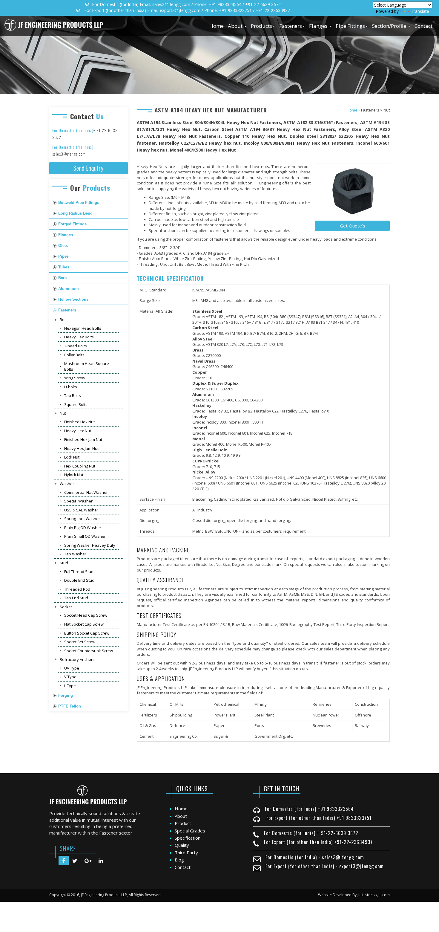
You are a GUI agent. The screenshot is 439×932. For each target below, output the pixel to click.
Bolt (63, 319)
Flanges (65, 235)
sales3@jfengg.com (171, 4)
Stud (64, 563)
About (181, 816)
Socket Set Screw (79, 641)
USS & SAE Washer (81, 510)
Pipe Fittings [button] (350, 25)
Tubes (63, 267)
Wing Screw (74, 378)
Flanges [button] (319, 25)
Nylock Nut (73, 474)
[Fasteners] (352, 191)
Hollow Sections (73, 299)
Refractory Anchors (77, 659)
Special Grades (190, 831)
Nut (63, 413)
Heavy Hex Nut (77, 430)
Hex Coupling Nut (79, 466)
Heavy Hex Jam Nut (81, 448)
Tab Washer (75, 554)
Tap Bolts (72, 395)
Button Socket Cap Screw (86, 633)
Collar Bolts (74, 354)
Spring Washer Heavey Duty (89, 545)
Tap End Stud (76, 598)
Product (183, 823)
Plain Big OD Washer (82, 527)
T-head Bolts (75, 346)
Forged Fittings (72, 224)
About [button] (236, 25)
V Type (70, 676)
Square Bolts (76, 404)
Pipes (63, 256)
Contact (423, 25)
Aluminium (68, 288)
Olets (63, 245)
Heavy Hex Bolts (79, 337)
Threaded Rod (77, 589)
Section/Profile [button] (389, 25)
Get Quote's (352, 226)
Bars (62, 278)
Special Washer (78, 501)
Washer (67, 483)
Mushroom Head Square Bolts (86, 366)
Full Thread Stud (78, 571)
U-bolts (70, 386)
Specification (187, 838)
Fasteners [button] (290, 25)
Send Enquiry (88, 168)
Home (216, 25)
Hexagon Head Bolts (82, 328)
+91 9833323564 (225, 4)
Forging (65, 695)
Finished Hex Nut (79, 421)
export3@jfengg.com (180, 10)
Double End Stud (79, 580)
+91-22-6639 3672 (263, 4)
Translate (420, 11)
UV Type (71, 668)
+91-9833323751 (235, 10)
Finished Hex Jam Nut (83, 439)
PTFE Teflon (69, 706)
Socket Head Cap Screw (85, 615)
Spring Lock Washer (82, 518)
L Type (70, 685)
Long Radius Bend (75, 213)
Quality (182, 845)
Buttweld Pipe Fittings (78, 202)
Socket (66, 606)
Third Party (186, 852)
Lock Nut (71, 457)
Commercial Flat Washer (86, 492)
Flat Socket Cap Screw (84, 624)
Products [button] (261, 25)
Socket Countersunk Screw (88, 650)
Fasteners (67, 310)
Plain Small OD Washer (85, 536)
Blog (179, 860)
